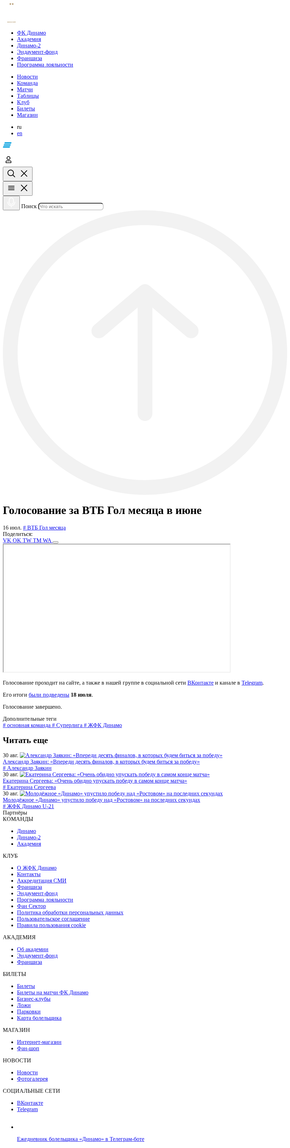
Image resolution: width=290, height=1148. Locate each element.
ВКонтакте (200, 683)
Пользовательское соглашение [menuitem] (53, 919)
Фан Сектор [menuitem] (31, 906)
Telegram (252, 683)
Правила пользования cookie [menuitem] (51, 925)
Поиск (29, 206)
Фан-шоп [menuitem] (28, 1048)
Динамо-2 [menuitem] (29, 837)
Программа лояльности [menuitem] (45, 900)
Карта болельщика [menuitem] (39, 1018)
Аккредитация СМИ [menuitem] (41, 881)
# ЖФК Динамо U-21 (28, 806)
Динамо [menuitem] (26, 831)
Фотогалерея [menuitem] (32, 1079)
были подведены (49, 695)
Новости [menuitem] (27, 1072)
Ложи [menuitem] (24, 1005)
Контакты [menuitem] (29, 874)
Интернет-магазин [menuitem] (39, 1042)
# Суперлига (68, 725)
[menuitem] (152, 33)
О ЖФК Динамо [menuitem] (37, 868)
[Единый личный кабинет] (8, 163)
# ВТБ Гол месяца (44, 528)
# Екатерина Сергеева (29, 787)
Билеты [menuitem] (26, 986)
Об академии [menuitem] (32, 949)
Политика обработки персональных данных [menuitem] (70, 912)
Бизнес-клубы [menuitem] (34, 999)
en (19, 133)
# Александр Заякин (27, 768)
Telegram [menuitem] (27, 1109)
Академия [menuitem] (29, 844)
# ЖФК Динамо (103, 725)
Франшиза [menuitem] (29, 887)
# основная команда (27, 725)
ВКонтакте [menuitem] (30, 1103)
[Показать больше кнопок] (55, 542)
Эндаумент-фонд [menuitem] (37, 893)
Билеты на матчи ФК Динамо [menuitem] (52, 992)
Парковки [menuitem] (29, 1012)
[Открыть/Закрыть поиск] (18, 174)
